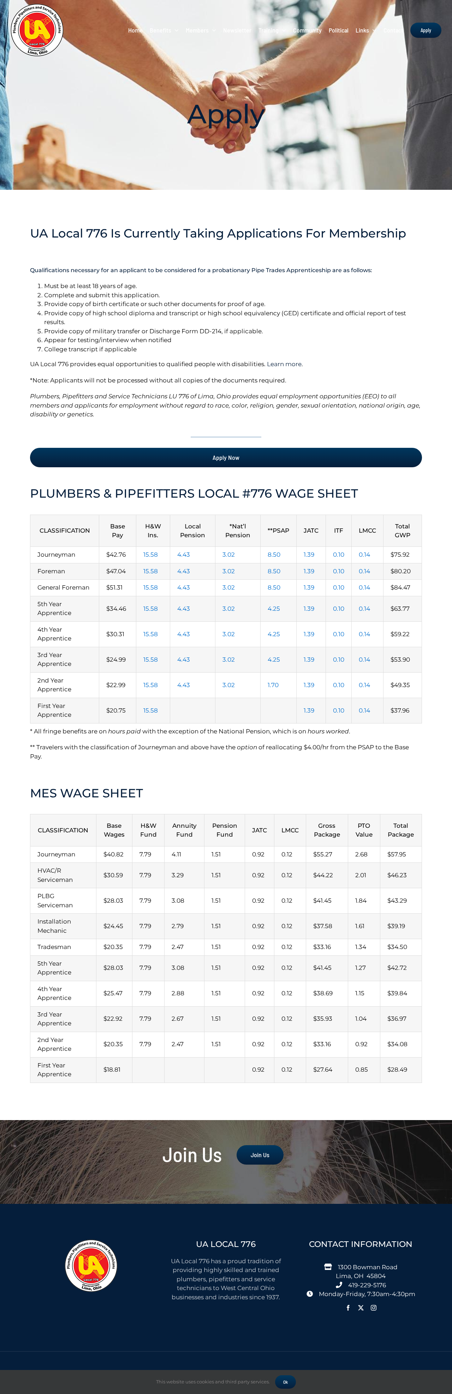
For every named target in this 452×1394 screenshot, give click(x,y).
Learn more (284, 364)
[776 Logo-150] (37, 6)
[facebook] (348, 1308)
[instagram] (373, 1308)
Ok (285, 1382)
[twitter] (361, 1308)
